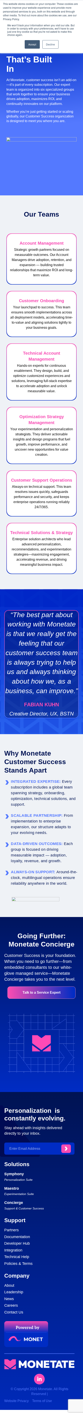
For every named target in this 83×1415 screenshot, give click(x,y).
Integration (13, 1250)
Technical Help (16, 1257)
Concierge (13, 1203)
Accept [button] (32, 44)
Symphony (14, 1174)
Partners (11, 1230)
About (9, 1285)
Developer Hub (17, 1243)
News (9, 1299)
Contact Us (13, 1312)
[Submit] (66, 1148)
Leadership (13, 1292)
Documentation (17, 1237)
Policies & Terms (18, 1263)
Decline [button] (50, 44)
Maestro (11, 1188)
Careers (11, 1305)
